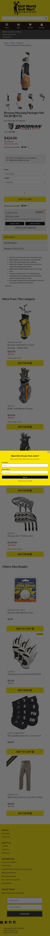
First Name (5, 462)
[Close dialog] (48, 452)
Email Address (6, 469)
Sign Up (25, 477)
